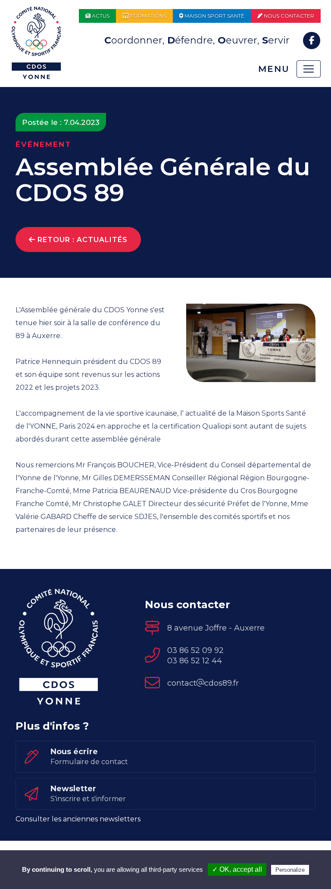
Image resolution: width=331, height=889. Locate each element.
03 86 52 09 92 (195, 650)
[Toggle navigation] (309, 69)
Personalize (290, 870)
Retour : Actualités (81, 240)
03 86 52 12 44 (194, 660)
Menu (274, 69)
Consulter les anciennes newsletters (78, 819)
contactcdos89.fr (203, 683)
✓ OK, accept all (237, 869)
